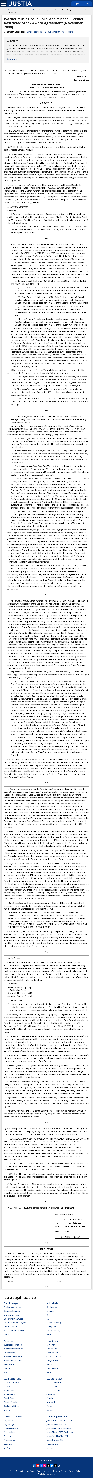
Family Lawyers (10, 1326)
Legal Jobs (8, 1420)
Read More (11, 59)
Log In (76, 4)
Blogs (49, 1364)
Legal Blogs (9, 1424)
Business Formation (13, 1345)
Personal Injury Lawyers (15, 1330)
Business (8, 1341)
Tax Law (7, 1368)
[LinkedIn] (34, 1465)
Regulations (9, 1390)
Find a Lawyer (11, 1303)
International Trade (13, 1360)
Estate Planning (53, 1322)
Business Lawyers (12, 1311)
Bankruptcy (51, 1307)
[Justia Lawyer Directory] (58, 1465)
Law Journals (52, 1360)
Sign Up (86, 4)
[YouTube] (37, 1465)
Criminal (50, 1311)
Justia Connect (16, 1471)
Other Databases (13, 1416)
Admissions (51, 1348)
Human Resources (34, 31)
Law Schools (52, 1341)
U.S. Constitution (11, 1382)
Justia (3, 10)
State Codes (51, 1386)
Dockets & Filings (11, 1406)
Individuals (52, 1303)
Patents (7, 1436)
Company (41, 1471)
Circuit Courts (10, 1398)
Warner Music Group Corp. (43, 10)
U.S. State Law (54, 1378)
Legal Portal (30, 1471)
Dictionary (51, 1345)
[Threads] (48, 1465)
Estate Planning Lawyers (15, 1322)
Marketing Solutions (57, 1416)
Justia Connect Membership (59, 1420)
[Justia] (20, 3)
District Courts (10, 1402)
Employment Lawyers (13, 1318)
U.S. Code (8, 1386)
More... (7, 1334)
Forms (10, 10)
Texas (49, 1406)
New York (50, 1402)
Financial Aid (52, 1352)
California (50, 1394)
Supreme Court (11, 1394)
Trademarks (9, 1440)
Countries (8, 1444)
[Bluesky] (51, 1465)
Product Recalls (10, 1432)
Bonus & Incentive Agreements (59, 31)
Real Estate (9, 1364)
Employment (9, 1352)
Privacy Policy (75, 1471)
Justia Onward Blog (55, 1440)
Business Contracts (23, 10)
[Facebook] (41, 1465)
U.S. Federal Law (12, 1378)
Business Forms (11, 1428)
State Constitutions (55, 1382)
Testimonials (52, 1444)
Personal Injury (53, 1330)
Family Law (51, 1326)
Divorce (49, 1315)
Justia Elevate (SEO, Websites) (59, 1432)
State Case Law (53, 1390)
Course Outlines (53, 1356)
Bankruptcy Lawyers (13, 1307)
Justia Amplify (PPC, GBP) (57, 1436)
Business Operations (13, 1348)
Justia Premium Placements (58, 1428)
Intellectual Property (13, 1356)
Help (49, 1471)
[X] (55, 1465)
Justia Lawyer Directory (57, 1424)
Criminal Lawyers (11, 1315)
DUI (48, 1318)
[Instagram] (44, 1465)
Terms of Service (60, 1471)
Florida (49, 1398)
